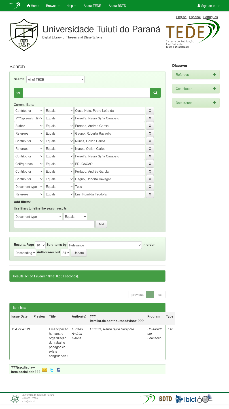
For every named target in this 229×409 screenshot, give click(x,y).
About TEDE (92, 5)
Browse (51, 5)
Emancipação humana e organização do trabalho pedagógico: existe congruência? (58, 342)
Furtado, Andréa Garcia (78, 333)
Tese (169, 329)
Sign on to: (208, 5)
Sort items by (57, 244)
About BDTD (117, 5)
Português (210, 17)
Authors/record (48, 252)
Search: (19, 79)
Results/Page (24, 244)
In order (149, 244)
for (18, 93)
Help (70, 5)
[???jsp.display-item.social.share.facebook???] (59, 370)
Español (195, 17)
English (181, 17)
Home (34, 5)
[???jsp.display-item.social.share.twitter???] (51, 370)
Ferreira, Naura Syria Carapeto (112, 329)
